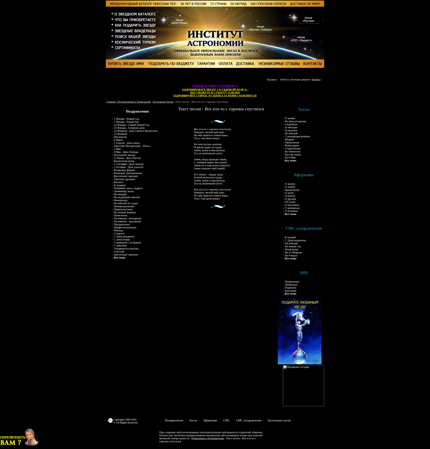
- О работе (289, 195)
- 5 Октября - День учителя (127, 167)
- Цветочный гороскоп (125, 254)
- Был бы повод (292, 154)
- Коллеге (117, 182)
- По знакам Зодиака (124, 212)
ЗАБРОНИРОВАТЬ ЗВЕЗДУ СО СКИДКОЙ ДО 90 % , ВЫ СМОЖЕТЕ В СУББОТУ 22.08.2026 (215, 91)
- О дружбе (289, 199)
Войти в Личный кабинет (295, 79)
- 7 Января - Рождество (125, 121)
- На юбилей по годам (125, 203)
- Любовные (290, 284)
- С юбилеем (119, 245)
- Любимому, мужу (123, 191)
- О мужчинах (291, 205)
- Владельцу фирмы (123, 170)
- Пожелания (119, 215)
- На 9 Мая (289, 157)
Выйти (316, 79)
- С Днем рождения (294, 240)
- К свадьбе (289, 237)
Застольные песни (163, 101)
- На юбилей (290, 133)
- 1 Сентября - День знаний (127, 164)
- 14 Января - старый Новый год (130, 124)
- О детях (288, 192)
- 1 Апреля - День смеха (126, 143)
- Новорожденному (123, 206)
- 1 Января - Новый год (125, 118)
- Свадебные (290, 124)
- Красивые (289, 290)
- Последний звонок (123, 155)
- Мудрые (288, 139)
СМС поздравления (248, 420)
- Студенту (118, 233)
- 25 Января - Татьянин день (128, 127)
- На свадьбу (119, 194)
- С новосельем (121, 239)
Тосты (193, 420)
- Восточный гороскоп (125, 176)
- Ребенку (117, 230)
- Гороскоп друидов (123, 179)
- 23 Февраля (119, 133)
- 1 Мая (116, 149)
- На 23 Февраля (292, 252)
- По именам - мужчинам (126, 221)
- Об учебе (289, 202)
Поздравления (174, 420)
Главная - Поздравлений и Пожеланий (128, 101)
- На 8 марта (290, 255)
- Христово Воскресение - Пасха (131, 146)
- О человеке (290, 211)
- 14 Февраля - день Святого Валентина (135, 130)
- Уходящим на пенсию (125, 248)
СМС (226, 420)
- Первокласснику (122, 209)
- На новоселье (291, 151)
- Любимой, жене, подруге (127, 188)
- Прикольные (291, 142)
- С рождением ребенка (296, 136)
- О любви (289, 118)
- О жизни (289, 183)
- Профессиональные (124, 227)
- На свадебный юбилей (126, 197)
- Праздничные (121, 224)
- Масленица (119, 136)
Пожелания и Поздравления (207, 438)
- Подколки (289, 287)
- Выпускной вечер (123, 161)
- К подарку (119, 185)
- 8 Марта (117, 139)
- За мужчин (290, 130)
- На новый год (292, 246)
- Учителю (118, 251)
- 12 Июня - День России (126, 158)
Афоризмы (210, 420)
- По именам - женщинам (126, 218)
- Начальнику (120, 200)
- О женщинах (291, 208)
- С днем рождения (123, 236)
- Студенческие (292, 148)
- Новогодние (291, 145)
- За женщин (290, 127)
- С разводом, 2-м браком (126, 242)
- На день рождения (294, 121)
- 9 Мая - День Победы (125, 152)
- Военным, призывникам (127, 173)
